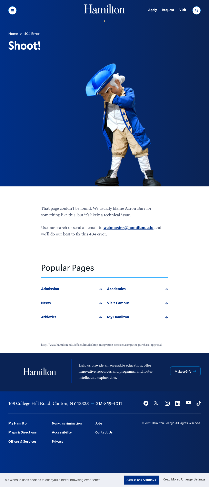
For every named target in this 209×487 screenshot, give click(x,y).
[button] (12, 10)
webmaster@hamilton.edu (128, 227)
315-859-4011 (109, 403)
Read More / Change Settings (183, 479)
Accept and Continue (141, 479)
